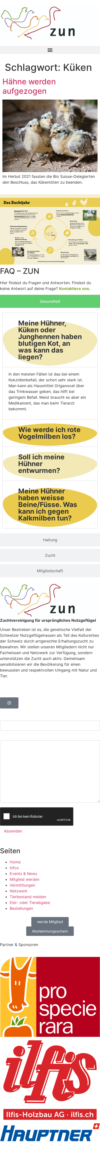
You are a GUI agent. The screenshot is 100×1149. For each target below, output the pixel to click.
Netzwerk (18, 891)
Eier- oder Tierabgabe (30, 902)
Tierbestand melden (28, 896)
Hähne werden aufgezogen (29, 86)
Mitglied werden (24, 879)
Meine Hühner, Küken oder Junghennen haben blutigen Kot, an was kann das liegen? (50, 340)
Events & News (23, 873)
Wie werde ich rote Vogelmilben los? (49, 433)
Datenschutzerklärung (20, 685)
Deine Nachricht (14, 736)
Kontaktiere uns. (74, 288)
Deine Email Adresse (19, 716)
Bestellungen (21, 908)
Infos (14, 867)
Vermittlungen (22, 885)
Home (15, 862)
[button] (50, 50)
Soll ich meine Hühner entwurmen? (41, 464)
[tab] (50, 301)
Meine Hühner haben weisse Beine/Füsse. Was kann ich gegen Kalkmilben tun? (47, 504)
